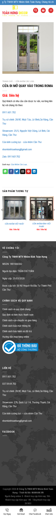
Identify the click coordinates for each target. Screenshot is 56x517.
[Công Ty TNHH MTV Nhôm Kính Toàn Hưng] (15, 10)
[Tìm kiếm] (35, 10)
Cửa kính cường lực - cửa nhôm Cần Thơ (22, 142)
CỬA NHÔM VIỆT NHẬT (14, 223)
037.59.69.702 (9, 383)
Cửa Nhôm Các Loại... (25, 81)
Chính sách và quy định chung (16, 309)
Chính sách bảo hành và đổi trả (17, 331)
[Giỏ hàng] (43, 10)
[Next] (53, 216)
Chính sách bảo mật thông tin (16, 325)
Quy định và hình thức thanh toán (17, 314)
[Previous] (2, 216)
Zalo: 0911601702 (11, 156)
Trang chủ (7, 81)
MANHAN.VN (38, 492)
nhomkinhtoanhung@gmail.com (17, 149)
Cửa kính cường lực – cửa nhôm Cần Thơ (22, 413)
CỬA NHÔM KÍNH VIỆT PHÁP (41, 225)
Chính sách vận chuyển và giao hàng (19, 320)
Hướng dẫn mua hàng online (15, 336)
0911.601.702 (9, 112)
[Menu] (50, 10)
